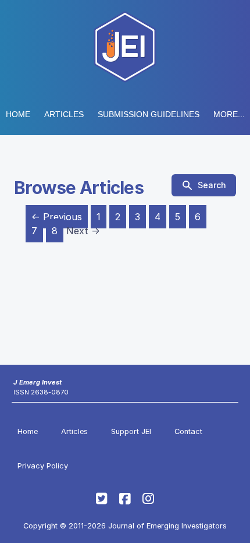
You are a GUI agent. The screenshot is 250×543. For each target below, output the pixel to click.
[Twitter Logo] (102, 499)
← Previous (56, 217)
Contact (188, 431)
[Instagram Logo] (148, 499)
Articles (64, 114)
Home (18, 114)
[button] (148, 114)
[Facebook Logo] (125, 499)
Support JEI (131, 431)
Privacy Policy (42, 465)
